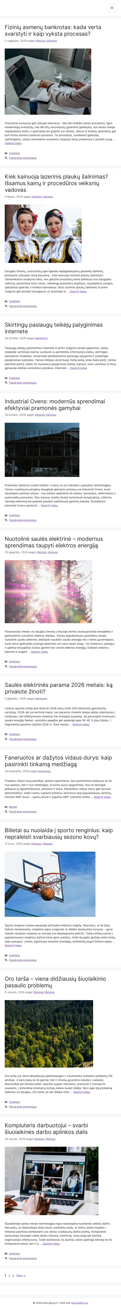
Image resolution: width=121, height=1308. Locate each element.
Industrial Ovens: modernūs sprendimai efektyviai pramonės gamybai (55, 404)
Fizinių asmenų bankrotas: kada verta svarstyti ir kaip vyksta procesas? (53, 30)
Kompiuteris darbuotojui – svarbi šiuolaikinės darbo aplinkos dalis (46, 1128)
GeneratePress (79, 1302)
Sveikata (14, 153)
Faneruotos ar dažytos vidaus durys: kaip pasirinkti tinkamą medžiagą (58, 760)
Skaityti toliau (13, 143)
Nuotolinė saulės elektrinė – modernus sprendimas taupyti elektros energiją (54, 542)
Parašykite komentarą (23, 158)
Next (21, 1275)
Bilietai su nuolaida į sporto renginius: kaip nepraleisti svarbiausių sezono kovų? (59, 833)
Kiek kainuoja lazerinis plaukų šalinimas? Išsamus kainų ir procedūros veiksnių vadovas (56, 183)
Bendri (13, 806)
